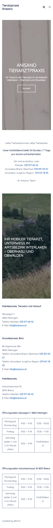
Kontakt (26, 88)
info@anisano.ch (18, 325)
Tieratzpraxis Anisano (10, 7)
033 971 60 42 (31, 165)
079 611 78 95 (41, 172)
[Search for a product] (44, 7)
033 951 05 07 (41, 169)
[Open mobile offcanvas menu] (50, 7)
